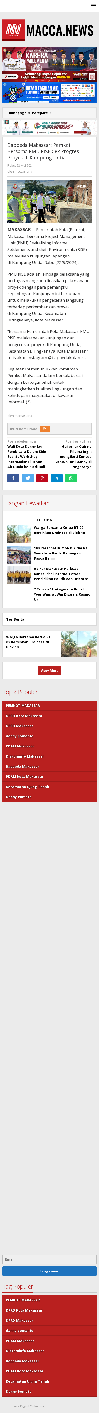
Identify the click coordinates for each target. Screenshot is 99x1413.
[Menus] (93, 6)
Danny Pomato (18, 797)
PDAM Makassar (20, 746)
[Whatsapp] (71, 478)
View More (50, 670)
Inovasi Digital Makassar (26, 1406)
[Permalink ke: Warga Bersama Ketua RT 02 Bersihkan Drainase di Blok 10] (19, 534)
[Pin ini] (42, 478)
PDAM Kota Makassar (24, 776)
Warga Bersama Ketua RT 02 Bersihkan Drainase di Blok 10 (28, 642)
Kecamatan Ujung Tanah (27, 786)
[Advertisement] (49, 1027)
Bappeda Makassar (22, 766)
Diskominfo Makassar (25, 756)
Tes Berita (43, 520)
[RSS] (45, 429)
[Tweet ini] (28, 478)
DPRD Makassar (19, 726)
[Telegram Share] (57, 478)
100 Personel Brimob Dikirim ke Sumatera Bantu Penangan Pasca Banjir (60, 553)
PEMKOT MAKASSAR (23, 705)
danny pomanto (19, 736)
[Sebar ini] (13, 478)
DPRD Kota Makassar (24, 715)
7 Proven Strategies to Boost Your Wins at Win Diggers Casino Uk (62, 594)
